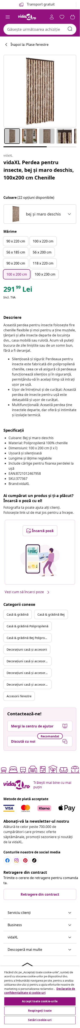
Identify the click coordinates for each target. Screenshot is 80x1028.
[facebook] (7, 860)
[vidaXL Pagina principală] (27, 17)
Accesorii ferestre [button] (19, 696)
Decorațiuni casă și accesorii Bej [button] (29, 661)
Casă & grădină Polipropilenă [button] (27, 626)
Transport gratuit (40, 4)
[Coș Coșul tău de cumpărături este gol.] (72, 17)
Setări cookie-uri (39, 1020)
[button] (39, 913)
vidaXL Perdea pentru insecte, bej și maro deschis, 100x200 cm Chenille (38, 170)
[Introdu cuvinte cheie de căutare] (70, 28)
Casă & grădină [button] (18, 614)
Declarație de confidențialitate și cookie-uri (39, 991)
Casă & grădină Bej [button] (51, 614)
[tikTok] (34, 860)
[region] (40, 995)
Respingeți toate (40, 1011)
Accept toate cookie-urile (40, 1001)
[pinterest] (25, 860)
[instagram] (16, 860)
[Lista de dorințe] (62, 17)
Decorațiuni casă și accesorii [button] (27, 649)
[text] (17, 290)
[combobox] (39, 29)
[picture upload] (39, 560)
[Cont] (51, 17)
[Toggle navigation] (8, 17)
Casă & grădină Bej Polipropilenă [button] (29, 638)
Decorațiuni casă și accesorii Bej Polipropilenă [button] (29, 684)
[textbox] (34, 214)
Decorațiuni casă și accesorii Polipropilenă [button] (29, 673)
